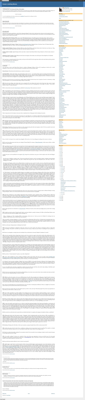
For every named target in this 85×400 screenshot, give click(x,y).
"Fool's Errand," (17, 87)
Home (29, 393)
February (62, 192)
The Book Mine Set (62, 108)
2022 (61, 151)
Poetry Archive (61, 126)
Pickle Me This (61, 88)
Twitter (60, 18)
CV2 (23, 154)
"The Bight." (30, 280)
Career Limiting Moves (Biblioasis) (64, 29)
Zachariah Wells (66, 7)
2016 (61, 158)
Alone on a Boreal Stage (62, 47)
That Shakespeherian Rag (62, 107)
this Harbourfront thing (26, 44)
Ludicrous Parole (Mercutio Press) (64, 34)
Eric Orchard (61, 62)
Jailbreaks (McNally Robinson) (63, 33)
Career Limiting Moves (10, 4)
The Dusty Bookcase (62, 109)
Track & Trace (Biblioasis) (62, 38)
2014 (61, 161)
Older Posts (53, 393)
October (62, 169)
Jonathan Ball (61, 75)
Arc (59, 131)
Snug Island (60, 102)
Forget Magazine (61, 136)
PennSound (60, 125)
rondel (17, 149)
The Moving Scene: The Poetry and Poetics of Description (13, 9)
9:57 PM (11, 17)
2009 (61, 197)
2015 (61, 159)
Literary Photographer (62, 79)
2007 (61, 200)
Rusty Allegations (61, 95)
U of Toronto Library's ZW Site (63, 16)
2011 (61, 165)
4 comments (13, 17)
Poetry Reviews (61, 140)
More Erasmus (5, 373)
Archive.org (60, 121)
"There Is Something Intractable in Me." (12, 346)
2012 (61, 164)
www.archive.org (28, 337)
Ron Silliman (61, 94)
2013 (61, 162)
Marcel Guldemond (61, 80)
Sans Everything (61, 98)
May (61, 176)
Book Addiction (61, 51)
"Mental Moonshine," (39, 142)
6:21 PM (11, 377)
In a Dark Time (61, 72)
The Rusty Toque (61, 112)
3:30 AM (11, 390)
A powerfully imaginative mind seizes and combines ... (68, 186)
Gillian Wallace (61, 66)
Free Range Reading (62, 65)
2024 (61, 149)
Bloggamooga (61, 49)
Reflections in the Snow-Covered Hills (64, 90)
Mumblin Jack (61, 81)
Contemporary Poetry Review (63, 134)
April (61, 178)
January (62, 194)
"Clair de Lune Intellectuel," (36, 148)
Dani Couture (61, 58)
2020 (61, 152)
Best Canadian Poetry (62, 48)
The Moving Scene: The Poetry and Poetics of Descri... (68, 180)
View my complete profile (66, 11)
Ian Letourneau (61, 71)
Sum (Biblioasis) (61, 35)
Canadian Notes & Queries (63, 28)
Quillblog (60, 89)
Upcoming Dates (6, 31)
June (61, 175)
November (62, 168)
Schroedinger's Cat (61, 99)
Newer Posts (4, 393)
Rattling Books (61, 127)
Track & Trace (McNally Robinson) (64, 39)
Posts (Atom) (8, 395)
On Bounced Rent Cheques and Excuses (65, 84)
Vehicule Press (61, 116)
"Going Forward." (22, 208)
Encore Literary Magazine (62, 135)
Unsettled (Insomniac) (62, 42)
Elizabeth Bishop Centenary (63, 61)
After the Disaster (6, 21)
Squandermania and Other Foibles (64, 104)
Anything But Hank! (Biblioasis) (63, 24)
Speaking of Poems (62, 103)
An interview (5, 65)
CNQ (59, 56)
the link (22, 16)
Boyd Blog (60, 53)
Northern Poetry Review (62, 139)
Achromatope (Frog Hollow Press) (64, 21)
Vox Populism (61, 117)
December (62, 166)
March (62, 179)
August (62, 172)
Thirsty (60, 113)
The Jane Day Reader (62, 111)
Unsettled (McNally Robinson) (63, 43)
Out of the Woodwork (62, 85)
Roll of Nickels (61, 93)
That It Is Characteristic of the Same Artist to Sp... (68, 190)
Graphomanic (61, 67)
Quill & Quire (61, 141)
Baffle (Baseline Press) (62, 25)
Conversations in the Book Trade (63, 57)
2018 (61, 155)
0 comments (13, 377)
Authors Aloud (61, 122)
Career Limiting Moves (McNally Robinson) (65, 30)
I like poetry (60, 70)
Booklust (60, 52)
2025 (61, 148)
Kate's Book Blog (61, 76)
